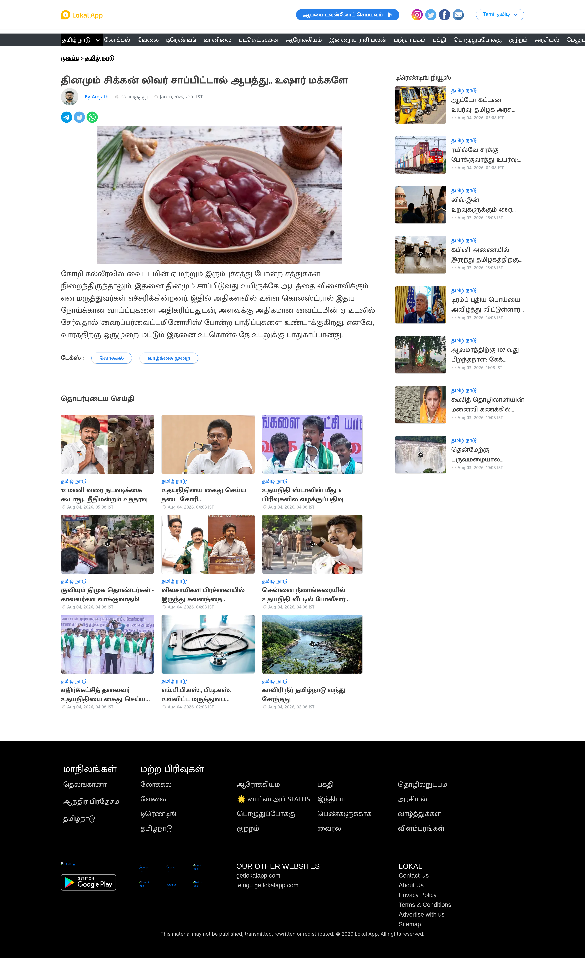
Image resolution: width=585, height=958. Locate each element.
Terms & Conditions (425, 904)
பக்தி (325, 785)
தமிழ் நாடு (76, 40)
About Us (411, 885)
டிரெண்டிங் (158, 814)
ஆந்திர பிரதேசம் (91, 802)
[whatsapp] (93, 119)
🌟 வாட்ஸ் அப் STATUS (273, 799)
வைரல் (329, 828)
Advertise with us (422, 914)
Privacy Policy (418, 895)
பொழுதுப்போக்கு (266, 814)
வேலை (153, 799)
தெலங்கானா (85, 785)
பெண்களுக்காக (344, 814)
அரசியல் (412, 799)
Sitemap (410, 924)
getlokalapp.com (258, 875)
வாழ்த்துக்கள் (419, 814)
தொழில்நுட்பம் (422, 785)
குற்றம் (248, 828)
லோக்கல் (156, 785)
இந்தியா (331, 799)
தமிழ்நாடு (79, 819)
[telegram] (67, 119)
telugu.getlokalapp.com (267, 885)
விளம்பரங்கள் (421, 828)
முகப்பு (70, 58)
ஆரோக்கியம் (258, 785)
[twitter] (80, 119)
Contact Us (414, 875)
